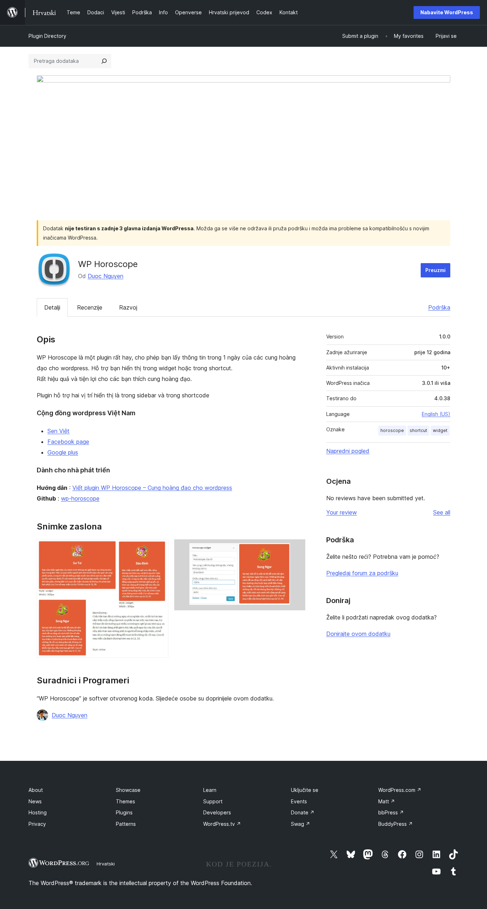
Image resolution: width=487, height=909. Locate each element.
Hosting (38, 812)
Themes (125, 801)
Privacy (37, 824)
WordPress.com (399, 790)
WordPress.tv (222, 824)
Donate (302, 812)
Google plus (62, 452)
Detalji (52, 307)
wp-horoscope (80, 498)
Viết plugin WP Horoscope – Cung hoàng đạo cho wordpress (152, 487)
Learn (209, 790)
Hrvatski (106, 864)
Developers (217, 812)
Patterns (126, 824)
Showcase (128, 790)
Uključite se (304, 790)
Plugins (124, 812)
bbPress (391, 812)
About (36, 790)
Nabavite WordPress (446, 12)
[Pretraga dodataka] (104, 61)
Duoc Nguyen (105, 276)
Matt (386, 801)
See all (441, 512)
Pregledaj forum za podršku (362, 573)
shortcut (418, 430)
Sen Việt (58, 431)
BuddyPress (395, 824)
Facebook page (68, 441)
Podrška (439, 307)
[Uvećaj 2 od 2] (295, 548)
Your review (341, 512)
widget (440, 430)
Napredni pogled (347, 450)
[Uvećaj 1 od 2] (158, 548)
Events (299, 801)
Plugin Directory (47, 36)
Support (212, 801)
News (35, 801)
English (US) (436, 414)
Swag (300, 824)
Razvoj (128, 307)
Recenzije (89, 307)
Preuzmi (435, 270)
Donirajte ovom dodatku (358, 633)
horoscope (392, 430)
